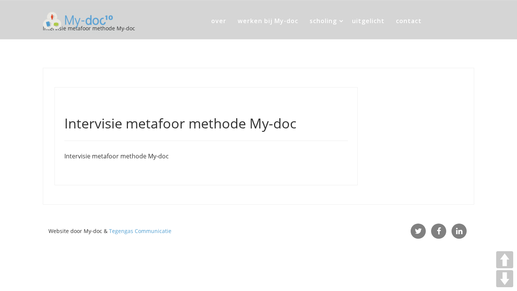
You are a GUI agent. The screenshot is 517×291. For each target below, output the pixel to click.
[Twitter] (418, 231)
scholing (323, 21)
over (218, 21)
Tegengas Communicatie (140, 231)
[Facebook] (438, 231)
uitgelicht (368, 21)
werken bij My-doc (268, 21)
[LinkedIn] (459, 231)
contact (409, 21)
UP (504, 259)
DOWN (504, 278)
